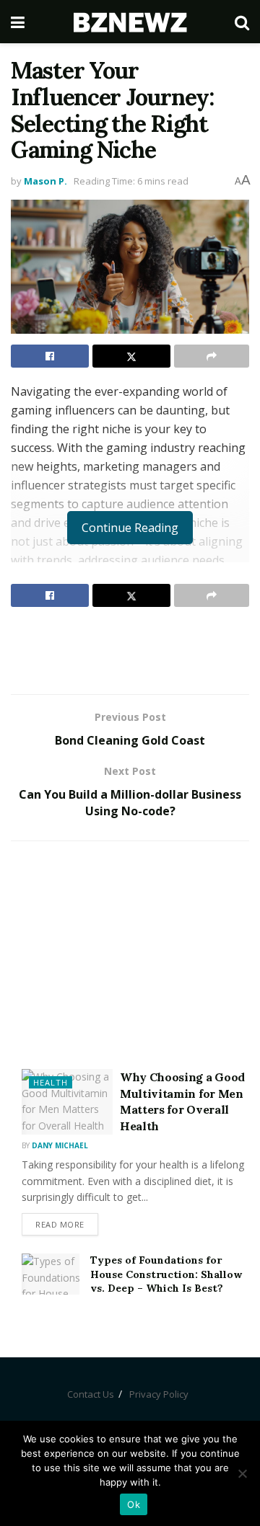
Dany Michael (60, 1145)
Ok (133, 1504)
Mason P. (45, 180)
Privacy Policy (158, 1394)
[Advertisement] (130, 650)
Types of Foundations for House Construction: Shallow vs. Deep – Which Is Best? (166, 1274)
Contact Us (90, 1394)
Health (50, 1082)
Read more (59, 1224)
